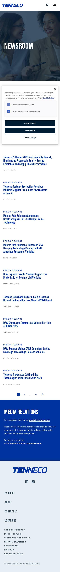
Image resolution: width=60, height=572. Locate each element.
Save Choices (30, 130)
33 (36, 394)
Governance (11, 546)
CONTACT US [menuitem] (11, 511)
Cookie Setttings (30, 138)
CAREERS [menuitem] (9, 493)
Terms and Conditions (17, 538)
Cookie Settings (13, 554)
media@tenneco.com (39, 420)
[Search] (48, 6)
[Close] (55, 89)
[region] (30, 115)
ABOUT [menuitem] (8, 502)
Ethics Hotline (13, 534)
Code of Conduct (14, 530)
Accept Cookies (30, 123)
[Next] (42, 394)
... (30, 394)
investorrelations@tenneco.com (25, 443)
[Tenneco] (12, 5)
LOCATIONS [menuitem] (10, 520)
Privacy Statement (15, 542)
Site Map (9, 550)
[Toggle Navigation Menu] (55, 5)
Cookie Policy (48, 98)
